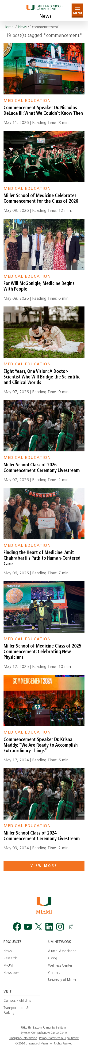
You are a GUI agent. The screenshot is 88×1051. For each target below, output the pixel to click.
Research (10, 958)
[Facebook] (17, 927)
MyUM (8, 966)
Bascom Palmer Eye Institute (49, 1027)
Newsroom (11, 973)
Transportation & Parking (16, 1010)
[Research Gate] (70, 927)
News (45, 16)
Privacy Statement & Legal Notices (59, 1038)
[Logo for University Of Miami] (44, 905)
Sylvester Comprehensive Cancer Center (44, 1033)
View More (44, 866)
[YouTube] (28, 927)
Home (9, 27)
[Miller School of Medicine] (44, 10)
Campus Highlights (17, 1001)
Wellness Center (60, 966)
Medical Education (27, 101)
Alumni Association (62, 951)
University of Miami (62, 980)
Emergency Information (23, 1038)
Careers (54, 973)
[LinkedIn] (49, 927)
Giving (52, 958)
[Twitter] (38, 927)
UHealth (26, 1027)
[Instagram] (60, 927)
